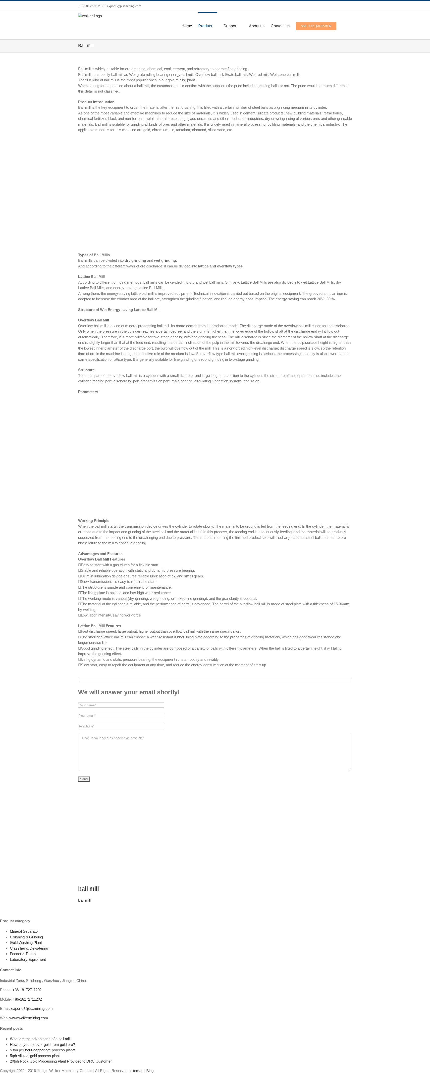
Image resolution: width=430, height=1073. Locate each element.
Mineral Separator (24, 931)
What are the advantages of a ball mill (40, 1039)
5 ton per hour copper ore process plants (43, 1050)
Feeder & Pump (23, 954)
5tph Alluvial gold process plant (35, 1056)
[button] (344, 25)
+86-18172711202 (27, 990)
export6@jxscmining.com (124, 6)
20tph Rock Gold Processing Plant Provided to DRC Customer (61, 1061)
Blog (150, 1071)
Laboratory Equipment (28, 959)
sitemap (136, 1071)
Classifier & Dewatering (29, 948)
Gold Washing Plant (26, 942)
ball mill (88, 889)
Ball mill (84, 900)
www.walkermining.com (28, 1018)
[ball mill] (140, 789)
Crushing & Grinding (26, 937)
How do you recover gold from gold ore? (42, 1044)
